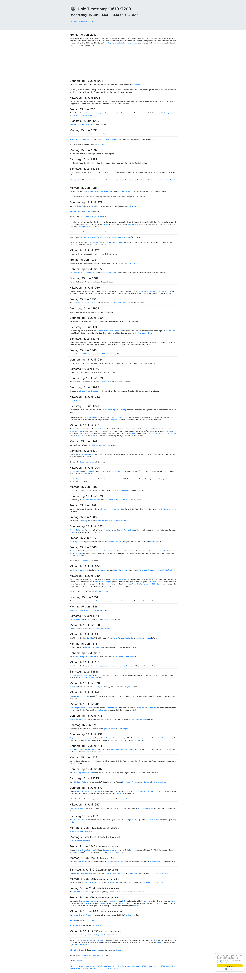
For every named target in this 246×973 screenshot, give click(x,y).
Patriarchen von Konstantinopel (92, 955)
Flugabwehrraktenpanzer (97, 191)
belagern (99, 687)
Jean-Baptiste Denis (77, 808)
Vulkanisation (106, 619)
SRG (105, 224)
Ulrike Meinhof (75, 273)
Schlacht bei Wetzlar (81, 696)
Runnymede (114, 882)
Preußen (73, 551)
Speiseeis (146, 601)
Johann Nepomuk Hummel (122, 666)
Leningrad (75, 180)
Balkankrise (153, 542)
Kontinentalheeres (140, 719)
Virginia (106, 719)
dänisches (110, 873)
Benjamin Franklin (76, 738)
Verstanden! (229, 966)
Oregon (88, 610)
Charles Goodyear (76, 619)
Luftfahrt (73, 710)
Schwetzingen (123, 729)
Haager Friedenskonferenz (84, 454)
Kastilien (136, 906)
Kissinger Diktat (77, 542)
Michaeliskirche (78, 915)
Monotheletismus (82, 945)
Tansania (100, 144)
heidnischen (160, 873)
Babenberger (77, 852)
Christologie (145, 942)
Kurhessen (118, 551)
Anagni (109, 862)
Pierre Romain (112, 708)
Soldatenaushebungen (89, 677)
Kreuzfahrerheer (119, 873)
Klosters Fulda (97, 926)
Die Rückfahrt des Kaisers (100, 666)
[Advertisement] (123, 62)
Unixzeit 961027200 (77, 968)
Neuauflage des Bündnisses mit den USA (156, 291)
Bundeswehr (126, 191)
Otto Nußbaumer (76, 471)
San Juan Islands (121, 579)
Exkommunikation (153, 820)
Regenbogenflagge (116, 242)
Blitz (106, 738)
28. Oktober (167, 431)
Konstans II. (102, 940)
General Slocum (113, 479)
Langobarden (97, 950)
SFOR (153, 139)
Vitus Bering (74, 749)
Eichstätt (92, 920)
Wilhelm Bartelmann (77, 530)
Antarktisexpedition (150, 429)
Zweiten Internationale (88, 462)
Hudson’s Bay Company (103, 582)
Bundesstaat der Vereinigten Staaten (96, 629)
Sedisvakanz (82, 862)
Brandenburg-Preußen (130, 782)
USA (108, 610)
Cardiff (102, 429)
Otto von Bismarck (114, 542)
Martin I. (152, 940)
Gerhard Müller (89, 273)
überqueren (152, 708)
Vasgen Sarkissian (83, 124)
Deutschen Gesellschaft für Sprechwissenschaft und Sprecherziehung (105, 237)
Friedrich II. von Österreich (85, 850)
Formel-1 (87, 211)
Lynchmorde (121, 417)
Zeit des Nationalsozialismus (83, 115)
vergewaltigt (115, 420)
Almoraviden (92, 901)
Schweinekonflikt (155, 582)
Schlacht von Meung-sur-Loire (81, 831)
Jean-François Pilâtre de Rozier (81, 708)
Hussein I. (89, 206)
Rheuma (72, 532)
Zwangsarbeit (169, 113)
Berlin (73, 217)
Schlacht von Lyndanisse (83, 873)
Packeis (92, 436)
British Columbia (158, 584)
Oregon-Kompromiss (77, 610)
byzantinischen (86, 940)
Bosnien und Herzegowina (79, 139)
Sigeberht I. (88, 935)
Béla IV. (131, 850)
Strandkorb (107, 530)
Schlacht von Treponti (100, 591)
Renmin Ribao (171, 331)
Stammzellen (136, 84)
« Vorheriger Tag (76, 21)
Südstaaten (102, 570)
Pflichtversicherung (121, 521)
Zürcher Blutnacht (76, 400)
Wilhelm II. (103, 509)
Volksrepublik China (145, 333)
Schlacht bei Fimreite (80, 892)
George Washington (77, 719)
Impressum (79, 966)
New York (89, 479)
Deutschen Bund (170, 551)
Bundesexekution (155, 551)
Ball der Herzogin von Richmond (84, 657)
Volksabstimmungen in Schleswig (114, 410)
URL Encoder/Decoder (106, 966)
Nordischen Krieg (159, 782)
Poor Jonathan (94, 500)
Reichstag (83, 521)
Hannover (96, 551)
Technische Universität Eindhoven (85, 303)
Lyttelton (87, 433)
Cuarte (86, 903)
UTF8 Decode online (167, 966)
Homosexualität (133, 224)
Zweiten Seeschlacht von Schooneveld (88, 791)
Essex (120, 935)
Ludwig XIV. (77, 799)
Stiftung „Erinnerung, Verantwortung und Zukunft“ (104, 113)
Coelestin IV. (76, 864)
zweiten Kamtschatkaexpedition (120, 749)
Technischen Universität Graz (113, 471)
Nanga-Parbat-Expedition (89, 391)
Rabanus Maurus (76, 926)
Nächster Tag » (87, 21)
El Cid (124, 901)
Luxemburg (132, 263)
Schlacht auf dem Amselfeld (80, 841)
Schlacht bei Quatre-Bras (123, 657)
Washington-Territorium (139, 584)
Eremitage (99, 180)
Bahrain (97, 134)
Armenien (73, 124)
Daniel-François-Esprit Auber (123, 638)
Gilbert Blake (94, 242)
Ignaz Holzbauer (110, 729)
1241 (161, 862)
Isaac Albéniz (108, 500)
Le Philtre (90, 638)
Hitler (120, 382)
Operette (86, 500)
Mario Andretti (75, 211)
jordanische (77, 206)
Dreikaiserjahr (166, 509)
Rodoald (119, 950)
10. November (155, 862)
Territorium (99, 610)
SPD (84, 354)
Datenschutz (90, 966)
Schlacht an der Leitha (111, 850)
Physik (91, 471)
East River (80, 479)
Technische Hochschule (120, 303)
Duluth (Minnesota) (90, 417)
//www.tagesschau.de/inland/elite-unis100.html (120, 43)
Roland (108, 191)
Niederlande (106, 799)
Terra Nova (77, 429)
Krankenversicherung (102, 521)
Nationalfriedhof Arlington (166, 570)
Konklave (118, 862)
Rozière (103, 710)
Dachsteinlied (88, 474)
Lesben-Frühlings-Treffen (93, 217)
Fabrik (125, 601)
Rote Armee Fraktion (108, 273)
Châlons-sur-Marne (78, 820)
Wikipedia (78, 961)
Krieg (92, 799)
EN (71, 966)
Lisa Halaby (134, 206)
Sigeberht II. (100, 935)
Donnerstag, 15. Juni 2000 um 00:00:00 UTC (103, 968)
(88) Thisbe (83, 561)
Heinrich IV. (134, 820)
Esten (166, 873)
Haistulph (128, 915)
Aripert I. (73, 950)
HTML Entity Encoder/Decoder (128, 966)
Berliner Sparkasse (92, 647)
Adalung (73, 920)
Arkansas (73, 629)
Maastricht (124, 799)
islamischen (83, 901)
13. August (73, 687)
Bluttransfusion (143, 808)
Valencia (112, 901)
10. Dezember (171, 433)
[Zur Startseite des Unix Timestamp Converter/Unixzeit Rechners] (74, 9)
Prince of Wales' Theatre (124, 500)
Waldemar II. (134, 873)
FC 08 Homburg (99, 445)
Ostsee (119, 530)
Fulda (88, 915)
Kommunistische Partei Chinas (108, 331)
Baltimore (99, 601)
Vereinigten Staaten (146, 570)
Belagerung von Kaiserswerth (83, 773)
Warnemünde (129, 530)
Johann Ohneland (91, 882)
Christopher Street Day (86, 227)
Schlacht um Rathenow (81, 782)
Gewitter (161, 738)
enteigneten (80, 570)
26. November (131, 433)
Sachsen (107, 551)
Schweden (146, 782)
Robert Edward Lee (120, 570)
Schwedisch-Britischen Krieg (82, 675)
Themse (118, 794)
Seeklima (92, 532)
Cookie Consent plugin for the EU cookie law (229, 969)
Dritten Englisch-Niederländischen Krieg (149, 791)
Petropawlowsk (91, 749)
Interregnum (114, 852)
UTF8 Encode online (149, 966)
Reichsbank (105, 382)
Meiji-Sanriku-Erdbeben (121, 490)
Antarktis (154, 433)
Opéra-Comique (145, 638)
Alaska (99, 752)
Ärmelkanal (141, 708)
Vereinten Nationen (113, 139)
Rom (159, 942)
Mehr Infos (223, 962)
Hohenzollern (116, 509)
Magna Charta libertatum (155, 882)
